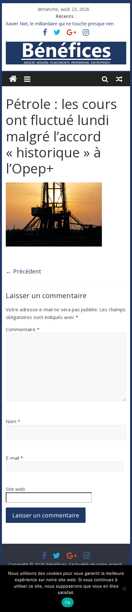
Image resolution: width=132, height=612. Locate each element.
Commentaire (22, 329)
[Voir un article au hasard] (119, 79)
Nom (13, 421)
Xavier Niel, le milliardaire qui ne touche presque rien (60, 25)
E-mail (14, 458)
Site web (15, 489)
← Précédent (23, 271)
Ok (67, 602)
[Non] (124, 588)
